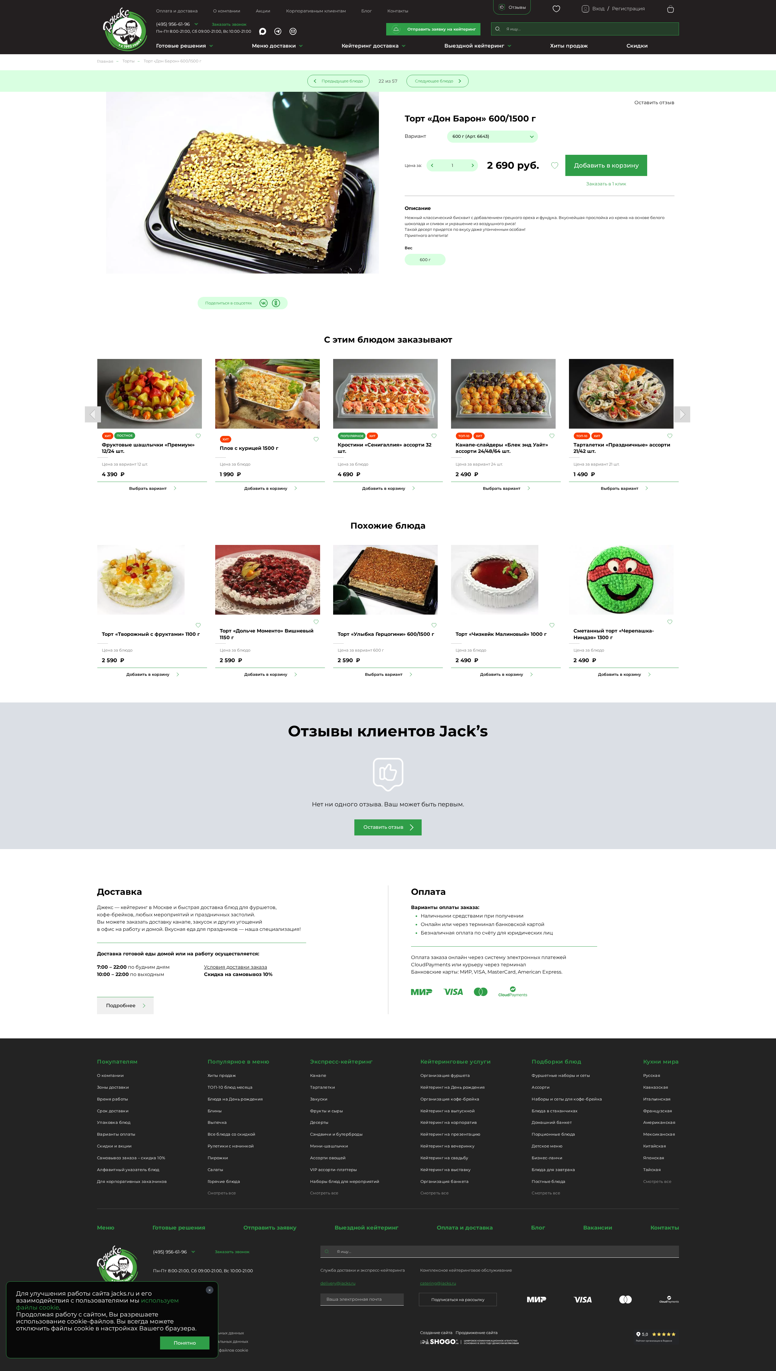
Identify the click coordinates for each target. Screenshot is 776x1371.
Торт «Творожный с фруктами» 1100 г (151, 634)
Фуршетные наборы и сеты (561, 1075)
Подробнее (120, 1005)
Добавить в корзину (606, 165)
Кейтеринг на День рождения (452, 1087)
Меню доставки (274, 46)
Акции (263, 11)
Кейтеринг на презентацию (450, 1134)
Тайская (652, 1169)
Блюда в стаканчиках (554, 1110)
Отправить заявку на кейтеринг (441, 29)
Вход (598, 9)
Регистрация (628, 9)
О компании (226, 11)
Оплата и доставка (177, 11)
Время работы (112, 1099)
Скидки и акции (114, 1146)
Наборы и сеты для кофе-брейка (567, 1099)
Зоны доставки (113, 1087)
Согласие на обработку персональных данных (200, 1341)
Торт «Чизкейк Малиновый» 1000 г (501, 634)
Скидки (637, 46)
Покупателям (117, 1061)
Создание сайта (436, 1332)
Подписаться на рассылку (457, 1299)
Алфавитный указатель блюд (128, 1169)
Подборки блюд (556, 1061)
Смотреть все (222, 1192)
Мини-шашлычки (329, 1146)
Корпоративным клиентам (316, 11)
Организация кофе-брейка (450, 1099)
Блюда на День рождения (235, 1099)
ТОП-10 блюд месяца (230, 1087)
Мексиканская (659, 1134)
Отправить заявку (269, 1227)
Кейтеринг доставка (370, 46)
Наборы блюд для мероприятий (345, 1181)
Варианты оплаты (116, 1134)
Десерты (319, 1122)
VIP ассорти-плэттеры (333, 1169)
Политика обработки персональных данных (198, 1332)
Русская (652, 1075)
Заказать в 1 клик (606, 184)
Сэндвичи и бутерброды (336, 1134)
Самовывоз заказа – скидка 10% (131, 1157)
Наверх (4, 343)
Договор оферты (170, 1324)
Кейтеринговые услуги (455, 1061)
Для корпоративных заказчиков (132, 1181)
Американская (659, 1122)
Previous (93, 415)
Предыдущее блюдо (342, 80)
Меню (105, 1227)
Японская (653, 1157)
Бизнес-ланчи (547, 1157)
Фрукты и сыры (326, 1110)
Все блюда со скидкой (232, 1134)
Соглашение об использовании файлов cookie (200, 1350)
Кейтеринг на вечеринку (447, 1146)
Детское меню (547, 1146)
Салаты (215, 1169)
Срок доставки (113, 1110)
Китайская (654, 1146)
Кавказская (655, 1087)
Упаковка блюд (113, 1122)
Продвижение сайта (477, 1332)
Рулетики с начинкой (231, 1146)
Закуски (319, 1099)
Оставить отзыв (654, 102)
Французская (657, 1110)
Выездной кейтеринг (474, 46)
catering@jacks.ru (438, 1283)
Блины (215, 1110)
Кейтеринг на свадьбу (444, 1157)
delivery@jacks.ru (338, 1283)
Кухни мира (661, 1061)
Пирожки (218, 1157)
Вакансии (597, 1227)
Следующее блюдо (434, 80)
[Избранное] (556, 9)
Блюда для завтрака (553, 1169)
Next (682, 415)
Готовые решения (181, 46)
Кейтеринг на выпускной (447, 1110)
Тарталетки (322, 1087)
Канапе (318, 1075)
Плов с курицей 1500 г (249, 448)
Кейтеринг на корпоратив (448, 1122)
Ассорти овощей (328, 1157)
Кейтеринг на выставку (445, 1169)
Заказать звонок (229, 24)
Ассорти (541, 1087)
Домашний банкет (552, 1122)
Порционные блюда (553, 1134)
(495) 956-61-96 (173, 24)
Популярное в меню (238, 1061)
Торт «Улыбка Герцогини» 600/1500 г (386, 634)
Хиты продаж (569, 46)
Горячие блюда (224, 1181)
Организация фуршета (445, 1075)
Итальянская (657, 1099)
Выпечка (217, 1122)
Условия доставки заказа (235, 967)
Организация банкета (444, 1181)
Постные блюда (548, 1181)
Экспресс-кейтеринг (341, 1061)
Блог (366, 11)
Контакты (397, 11)
